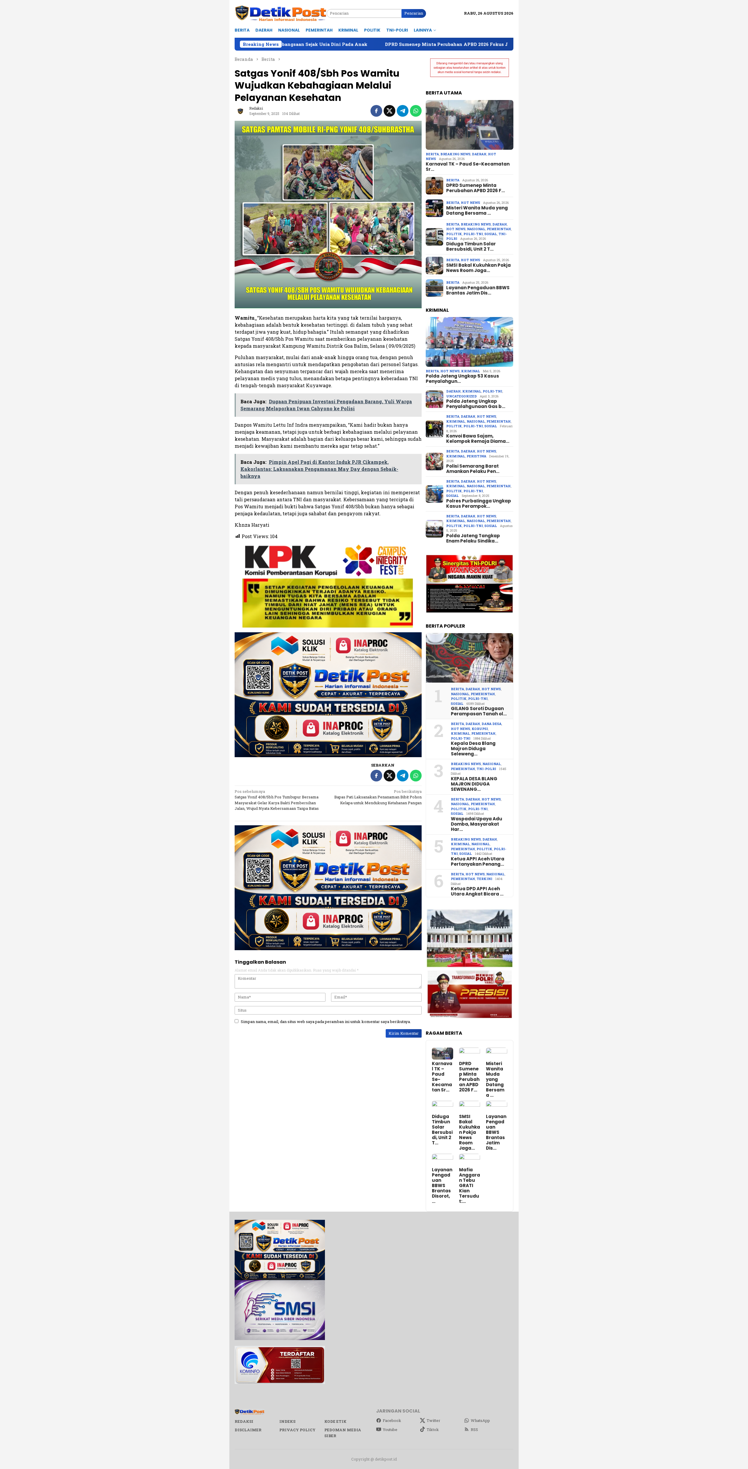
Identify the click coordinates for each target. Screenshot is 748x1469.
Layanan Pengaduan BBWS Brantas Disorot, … (442, 1185)
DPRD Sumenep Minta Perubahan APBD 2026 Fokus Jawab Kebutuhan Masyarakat (356, 44)
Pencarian (413, 13)
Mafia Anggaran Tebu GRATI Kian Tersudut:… (469, 1185)
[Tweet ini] (389, 111)
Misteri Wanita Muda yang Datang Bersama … (477, 210)
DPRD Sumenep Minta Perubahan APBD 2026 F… (475, 188)
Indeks (287, 1421)
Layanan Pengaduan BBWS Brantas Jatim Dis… (478, 290)
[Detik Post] (281, 13)
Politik (454, 234)
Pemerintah (499, 229)
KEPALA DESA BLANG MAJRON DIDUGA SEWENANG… (474, 784)
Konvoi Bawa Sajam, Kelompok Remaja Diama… (477, 438)
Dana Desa (491, 723)
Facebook (392, 1420)
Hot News (470, 202)
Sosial (490, 234)
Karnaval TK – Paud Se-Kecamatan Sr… (468, 166)
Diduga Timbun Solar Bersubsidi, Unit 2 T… (471, 246)
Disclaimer (248, 1429)
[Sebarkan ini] (376, 111)
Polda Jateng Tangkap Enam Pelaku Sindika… (473, 538)
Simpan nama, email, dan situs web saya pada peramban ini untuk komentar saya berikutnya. (326, 1021)
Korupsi (480, 728)
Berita (432, 154)
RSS (474, 1429)
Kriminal (470, 371)
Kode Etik (335, 1421)
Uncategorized (461, 396)
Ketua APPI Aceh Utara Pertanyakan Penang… (477, 861)
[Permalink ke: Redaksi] (240, 110)
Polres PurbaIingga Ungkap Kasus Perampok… (478, 503)
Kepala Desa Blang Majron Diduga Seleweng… (473, 749)
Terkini (484, 878)
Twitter (433, 1420)
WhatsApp (480, 1420)
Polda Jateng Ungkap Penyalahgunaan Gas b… (475, 404)
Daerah (479, 154)
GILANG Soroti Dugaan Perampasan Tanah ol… (479, 711)
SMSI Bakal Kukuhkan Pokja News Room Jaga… (478, 268)
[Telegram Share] (402, 111)
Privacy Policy (297, 1429)
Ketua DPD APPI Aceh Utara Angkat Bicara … (477, 891)
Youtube (390, 1429)
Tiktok (433, 1429)
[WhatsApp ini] (416, 111)
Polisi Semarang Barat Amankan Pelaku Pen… (472, 469)
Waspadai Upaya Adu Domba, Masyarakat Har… (476, 824)
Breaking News (455, 154)
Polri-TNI (473, 234)
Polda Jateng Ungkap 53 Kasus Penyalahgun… (462, 378)
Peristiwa (476, 456)
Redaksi (244, 1421)
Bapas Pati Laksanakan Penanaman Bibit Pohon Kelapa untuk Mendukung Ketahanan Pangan (378, 797)
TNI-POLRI (486, 769)
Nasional (476, 229)
